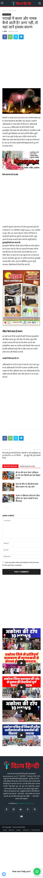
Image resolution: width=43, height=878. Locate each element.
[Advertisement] (21, 64)
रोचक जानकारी (12, 10)
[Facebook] (4, 36)
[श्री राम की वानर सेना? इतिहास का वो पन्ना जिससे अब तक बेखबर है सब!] (8, 475)
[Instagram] (13, 809)
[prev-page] (3, 507)
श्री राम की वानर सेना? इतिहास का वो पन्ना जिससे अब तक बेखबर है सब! (28, 475)
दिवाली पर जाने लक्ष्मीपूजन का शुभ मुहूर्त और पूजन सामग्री (31, 454)
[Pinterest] (27, 809)
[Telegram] (21, 36)
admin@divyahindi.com (26, 803)
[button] (37, 871)
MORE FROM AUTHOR (27, 466)
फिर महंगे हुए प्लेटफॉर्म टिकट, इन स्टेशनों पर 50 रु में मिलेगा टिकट (11, 455)
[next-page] (7, 507)
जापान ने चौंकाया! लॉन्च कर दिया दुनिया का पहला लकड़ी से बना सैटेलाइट (28, 498)
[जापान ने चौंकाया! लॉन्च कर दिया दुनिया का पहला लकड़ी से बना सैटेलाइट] (8, 498)
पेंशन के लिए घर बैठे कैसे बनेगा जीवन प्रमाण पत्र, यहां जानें (27, 485)
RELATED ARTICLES (10, 466)
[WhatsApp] (10, 36)
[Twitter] (15, 36)
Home (4, 10)
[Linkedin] (20, 809)
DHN (5, 31)
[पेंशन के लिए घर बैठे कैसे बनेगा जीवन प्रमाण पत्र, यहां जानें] (8, 487)
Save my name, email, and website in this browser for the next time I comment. (20, 563)
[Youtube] (21, 816)
